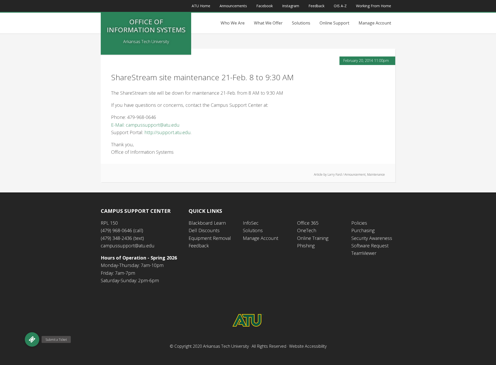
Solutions (253, 230)
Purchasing (363, 230)
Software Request (370, 245)
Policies (359, 223)
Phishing (306, 245)
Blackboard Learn (207, 223)
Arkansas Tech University (226, 346)
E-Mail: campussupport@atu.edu (145, 125)
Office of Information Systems (146, 25)
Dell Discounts (204, 230)
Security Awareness (371, 238)
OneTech (306, 230)
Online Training (312, 238)
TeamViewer (363, 253)
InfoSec (251, 223)
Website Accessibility (308, 346)
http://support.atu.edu (167, 132)
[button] (32, 339)
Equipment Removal (210, 238)
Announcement (355, 174)
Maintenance (376, 174)
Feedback (199, 245)
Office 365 (308, 223)
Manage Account (260, 238)
